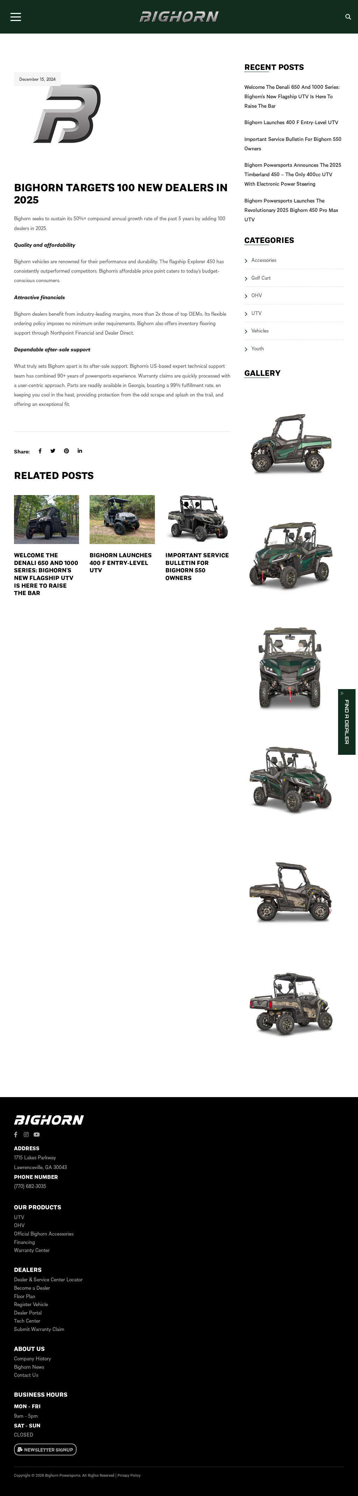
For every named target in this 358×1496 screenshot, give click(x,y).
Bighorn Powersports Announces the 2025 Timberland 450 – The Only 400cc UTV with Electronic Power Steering (292, 174)
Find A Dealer (347, 722)
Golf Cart (261, 277)
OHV (256, 295)
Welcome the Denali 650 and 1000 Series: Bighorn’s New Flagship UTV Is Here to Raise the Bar (46, 573)
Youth (257, 348)
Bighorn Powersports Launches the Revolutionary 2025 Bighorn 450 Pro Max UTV (291, 209)
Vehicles (259, 330)
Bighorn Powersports (62, 1475)
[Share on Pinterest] (62, 451)
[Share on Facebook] (36, 451)
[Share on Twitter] (48, 451)
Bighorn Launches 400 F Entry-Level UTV (121, 562)
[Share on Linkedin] (75, 451)
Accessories (263, 260)
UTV (256, 313)
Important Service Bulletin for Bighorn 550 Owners (197, 566)
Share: (22, 451)
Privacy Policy (129, 1475)
